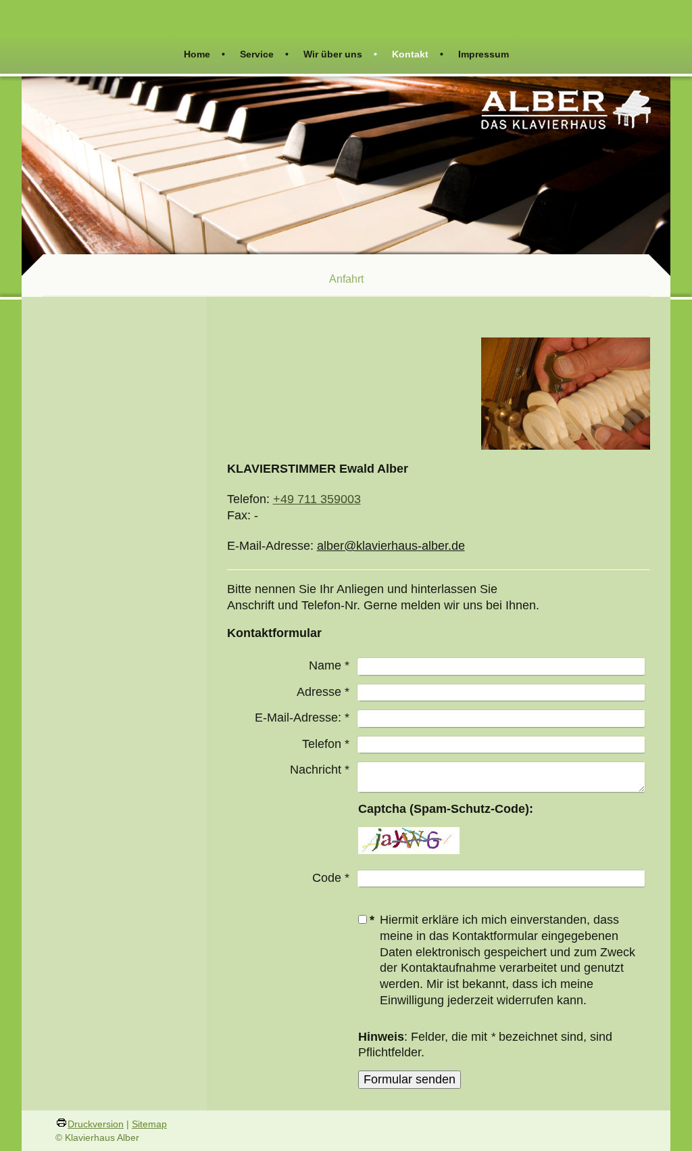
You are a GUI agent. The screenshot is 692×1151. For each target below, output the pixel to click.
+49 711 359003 (317, 499)
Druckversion (96, 1124)
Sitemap (149, 1124)
